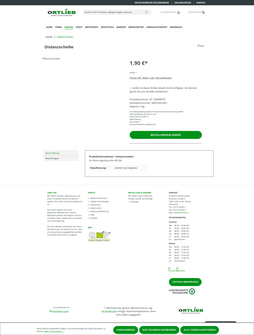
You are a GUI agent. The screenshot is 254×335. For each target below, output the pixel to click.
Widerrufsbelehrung (99, 211)
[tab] (60, 153)
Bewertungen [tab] (52, 158)
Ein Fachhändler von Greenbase (152, 2)
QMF (90, 227)
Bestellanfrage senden (166, 135)
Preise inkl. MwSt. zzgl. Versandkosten (151, 77)
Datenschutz (96, 208)
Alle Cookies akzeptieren (200, 330)
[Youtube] (180, 269)
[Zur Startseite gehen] (61, 11)
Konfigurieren (126, 330)
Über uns (52, 192)
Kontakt (200, 2)
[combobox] (112, 12)
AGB (92, 214)
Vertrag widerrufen (185, 282)
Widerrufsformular (98, 198)
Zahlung (134, 201)
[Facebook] (173, 269)
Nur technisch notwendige (159, 330)
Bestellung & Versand (139, 192)
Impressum (95, 205)
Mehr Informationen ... (54, 331)
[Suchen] (146, 12)
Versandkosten (109, 311)
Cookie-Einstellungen (99, 201)
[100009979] (83, 85)
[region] (83, 85)
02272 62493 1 (179, 207)
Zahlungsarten (182, 2)
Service (91, 192)
